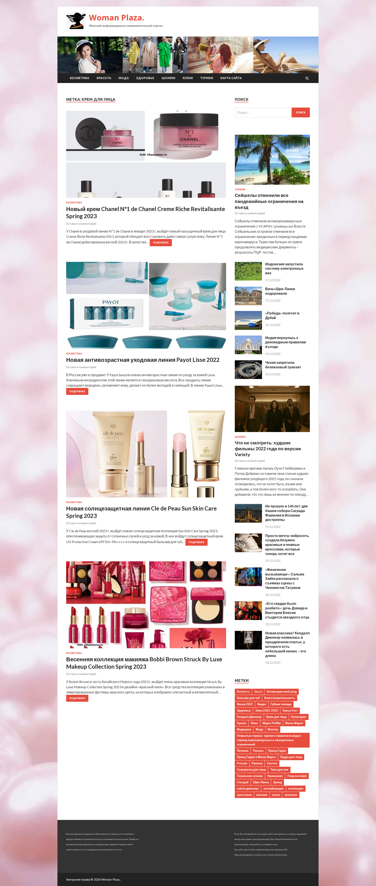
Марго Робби (272, 723)
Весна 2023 (245, 704)
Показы (258, 750)
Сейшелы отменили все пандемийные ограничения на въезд (269, 201)
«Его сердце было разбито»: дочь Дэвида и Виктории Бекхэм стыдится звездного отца (287, 610)
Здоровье (145, 78)
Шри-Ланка (261, 782)
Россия (242, 763)
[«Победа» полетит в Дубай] (248, 328)
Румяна (257, 763)
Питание (242, 750)
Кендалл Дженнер (249, 716)
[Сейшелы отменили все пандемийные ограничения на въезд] (272, 185)
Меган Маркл (294, 723)
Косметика (79, 78)
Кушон (241, 723)
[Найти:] (272, 112)
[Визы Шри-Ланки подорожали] (248, 304)
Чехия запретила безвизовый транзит (283, 364)
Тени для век (279, 769)
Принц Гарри (277, 750)
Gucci (258, 691)
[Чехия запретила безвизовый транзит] (248, 378)
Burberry (243, 691)
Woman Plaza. (116, 17)
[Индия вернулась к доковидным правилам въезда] (248, 353)
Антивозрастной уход (282, 691)
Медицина (244, 729)
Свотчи (272, 763)
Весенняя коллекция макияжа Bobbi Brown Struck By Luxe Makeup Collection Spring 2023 (144, 663)
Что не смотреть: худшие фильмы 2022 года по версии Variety (268, 448)
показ (276, 794)
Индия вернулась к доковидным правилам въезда (285, 342)
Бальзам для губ (248, 698)
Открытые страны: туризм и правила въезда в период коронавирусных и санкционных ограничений (269, 740)
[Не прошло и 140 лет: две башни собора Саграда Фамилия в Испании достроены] (248, 521)
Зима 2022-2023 (266, 710)
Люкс (254, 723)
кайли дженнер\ (248, 788)
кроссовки (244, 794)
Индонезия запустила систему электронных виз (284, 268)
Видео (261, 704)
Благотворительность (279, 698)
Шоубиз (168, 78)
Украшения (275, 776)
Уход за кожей (297, 776)
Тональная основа (250, 776)
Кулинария (298, 716)
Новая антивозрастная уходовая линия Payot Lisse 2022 (143, 359)
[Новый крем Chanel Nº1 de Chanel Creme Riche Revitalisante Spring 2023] (146, 156)
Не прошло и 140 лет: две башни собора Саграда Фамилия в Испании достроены (286, 513)
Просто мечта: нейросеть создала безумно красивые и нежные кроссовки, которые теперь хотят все (287, 545)
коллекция (295, 788)
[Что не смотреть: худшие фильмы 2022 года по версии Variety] (272, 433)
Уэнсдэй (242, 782)
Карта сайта (231, 78)
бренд (277, 782)
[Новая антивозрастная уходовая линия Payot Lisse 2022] (146, 307)
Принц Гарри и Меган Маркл (256, 757)
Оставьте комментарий (81, 223)
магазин (261, 794)
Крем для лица (276, 716)
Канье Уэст (290, 710)
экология (290, 794)
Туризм (206, 78)
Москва (273, 729)
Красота (104, 78)
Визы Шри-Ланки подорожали (280, 291)
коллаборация (274, 788)
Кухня (188, 78)
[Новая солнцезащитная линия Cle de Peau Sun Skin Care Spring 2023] (146, 456)
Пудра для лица (291, 757)
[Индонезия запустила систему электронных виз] (248, 279)
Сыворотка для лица (251, 769)
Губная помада (281, 704)
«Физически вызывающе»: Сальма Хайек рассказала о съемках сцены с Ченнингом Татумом (284, 578)
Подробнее (161, 242)
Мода (124, 78)
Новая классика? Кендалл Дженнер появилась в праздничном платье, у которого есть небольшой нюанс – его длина (287, 644)
